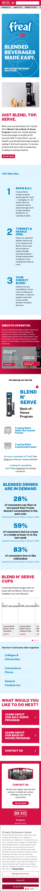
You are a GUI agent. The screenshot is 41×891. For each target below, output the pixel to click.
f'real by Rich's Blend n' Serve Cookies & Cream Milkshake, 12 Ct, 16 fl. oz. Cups (26, 629)
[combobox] (31, 889)
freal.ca (7, 459)
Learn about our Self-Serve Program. (19, 711)
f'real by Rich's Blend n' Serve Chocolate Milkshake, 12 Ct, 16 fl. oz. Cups (9, 629)
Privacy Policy (18, 869)
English (32, 889)
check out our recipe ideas (29, 363)
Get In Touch (8, 156)
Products (6, 7)
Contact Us (7, 747)
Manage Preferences (20, 874)
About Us (18, 7)
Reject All (20, 880)
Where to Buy (31, 7)
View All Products (20, 823)
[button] (38, 346)
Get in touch (20, 803)
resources (20, 468)
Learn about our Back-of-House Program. (20, 729)
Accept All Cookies (20, 887)
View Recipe (8, 364)
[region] (20, 858)
